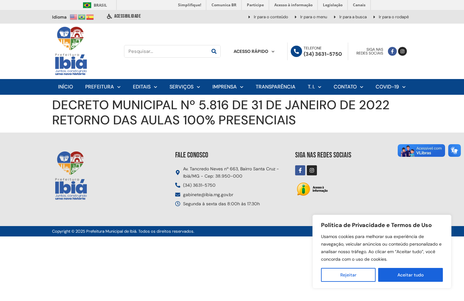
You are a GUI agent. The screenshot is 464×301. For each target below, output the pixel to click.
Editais (142, 86)
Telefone (313, 48)
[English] (74, 16)
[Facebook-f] (392, 51)
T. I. (311, 86)
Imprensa (224, 86)
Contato (345, 86)
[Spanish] (90, 16)
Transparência (275, 86)
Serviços (181, 86)
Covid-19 (387, 86)
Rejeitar (348, 275)
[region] (381, 251)
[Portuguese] (82, 16)
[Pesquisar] (214, 51)
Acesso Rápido (251, 51)
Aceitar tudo (410, 275)
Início (65, 86)
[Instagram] (402, 51)
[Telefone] (296, 51)
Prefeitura (99, 86)
